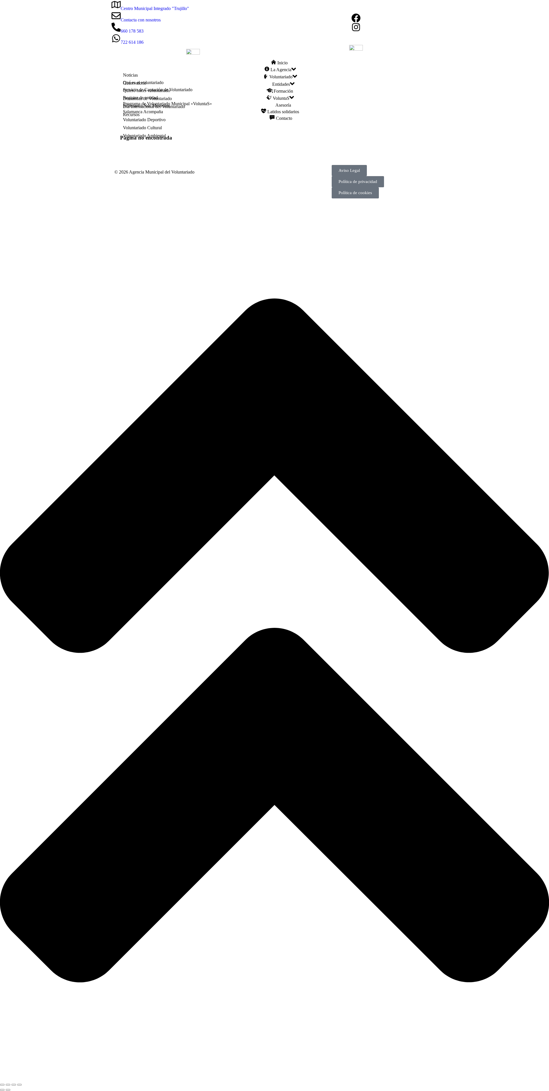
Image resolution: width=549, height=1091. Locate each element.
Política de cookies (355, 192)
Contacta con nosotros (141, 19)
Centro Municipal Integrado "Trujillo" (155, 8)
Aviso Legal (349, 170)
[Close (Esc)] (2, 1085)
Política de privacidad (358, 181)
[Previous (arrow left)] (2, 1090)
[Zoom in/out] (19, 1085)
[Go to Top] (274, 1078)
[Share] (8, 1085)
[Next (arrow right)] (8, 1090)
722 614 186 (132, 42)
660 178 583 (132, 31)
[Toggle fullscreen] (13, 1085)
